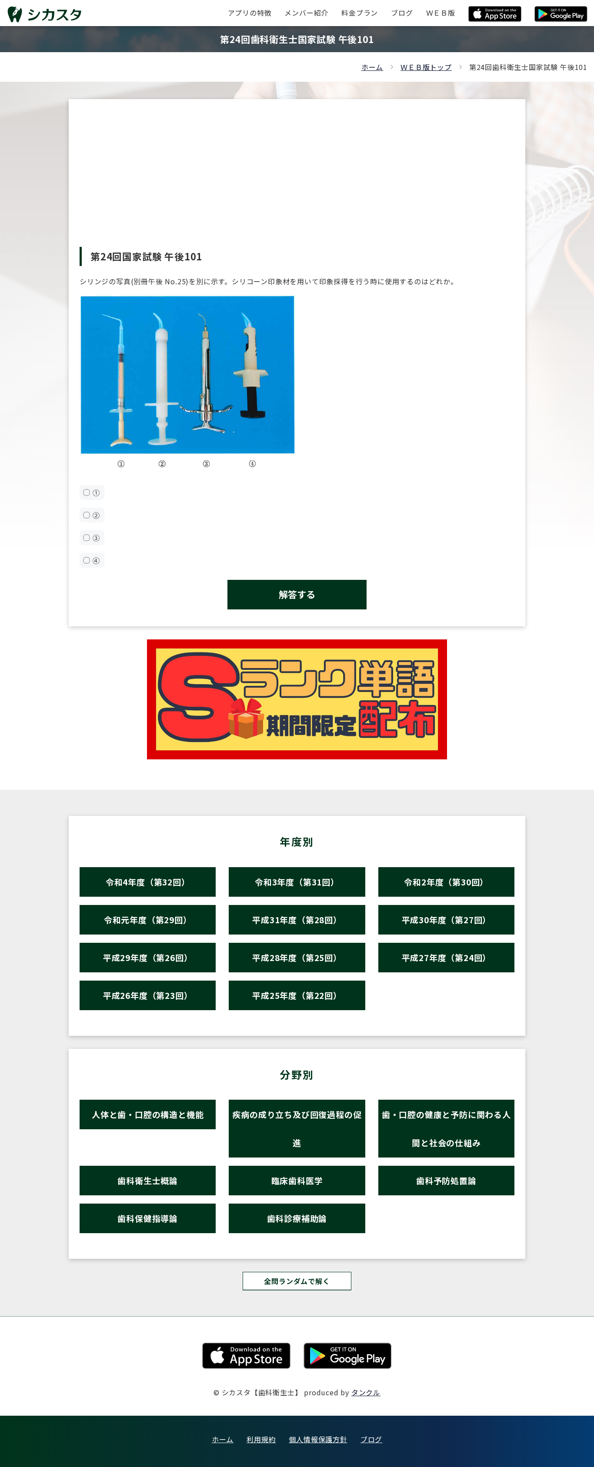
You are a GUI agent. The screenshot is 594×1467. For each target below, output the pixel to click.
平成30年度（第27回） (446, 919)
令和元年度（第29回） (148, 919)
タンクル (365, 1392)
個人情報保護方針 (318, 1439)
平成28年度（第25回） (297, 957)
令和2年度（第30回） (446, 882)
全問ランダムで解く (297, 1281)
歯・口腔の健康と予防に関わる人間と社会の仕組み (446, 1128)
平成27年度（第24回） (446, 957)
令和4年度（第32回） (148, 882)
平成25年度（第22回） (297, 995)
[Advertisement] (297, 182)
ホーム (372, 67)
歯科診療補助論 (297, 1218)
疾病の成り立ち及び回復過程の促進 (296, 1128)
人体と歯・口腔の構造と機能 (148, 1114)
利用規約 (261, 1439)
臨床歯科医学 (297, 1180)
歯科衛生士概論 (147, 1180)
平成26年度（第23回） (148, 995)
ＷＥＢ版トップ (426, 67)
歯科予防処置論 (446, 1180)
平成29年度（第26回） (148, 957)
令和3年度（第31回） (297, 882)
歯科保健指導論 (147, 1218)
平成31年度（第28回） (297, 919)
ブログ (371, 1439)
